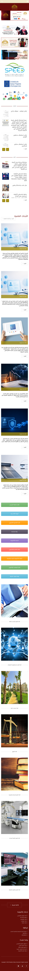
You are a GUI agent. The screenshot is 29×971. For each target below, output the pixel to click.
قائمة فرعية (15, 905)
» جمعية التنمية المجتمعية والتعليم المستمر (19, 931)
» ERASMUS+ (24, 935)
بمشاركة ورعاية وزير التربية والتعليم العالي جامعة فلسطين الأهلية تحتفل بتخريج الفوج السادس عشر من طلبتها (19, 165)
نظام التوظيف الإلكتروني (14, 567)
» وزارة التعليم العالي (23, 945)
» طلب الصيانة (24, 923)
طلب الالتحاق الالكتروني (14, 523)
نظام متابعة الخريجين (14, 505)
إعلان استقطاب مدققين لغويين (20, 136)
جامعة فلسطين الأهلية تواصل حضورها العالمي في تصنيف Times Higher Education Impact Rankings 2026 (19, 177)
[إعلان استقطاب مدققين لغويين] (5, 137)
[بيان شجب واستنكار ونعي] (5, 187)
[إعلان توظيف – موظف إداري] (5, 113)
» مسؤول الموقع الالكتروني (21, 944)
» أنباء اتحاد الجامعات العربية (22, 949)
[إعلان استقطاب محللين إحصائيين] (5, 146)
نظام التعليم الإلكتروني (14, 550)
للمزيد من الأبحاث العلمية (8, 219)
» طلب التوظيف (24, 921)
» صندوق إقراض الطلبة (22, 947)
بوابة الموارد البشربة (14, 576)
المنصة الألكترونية (14, 541)
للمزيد (25, 149)
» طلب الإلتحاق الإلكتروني (22, 916)
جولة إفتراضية (14, 532)
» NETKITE (25, 933)
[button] (14, 15)
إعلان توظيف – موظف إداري (19, 111)
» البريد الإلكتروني (23, 919)
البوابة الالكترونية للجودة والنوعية (14, 559)
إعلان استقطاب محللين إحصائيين (20, 145)
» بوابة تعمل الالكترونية (22, 951)
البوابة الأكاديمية (14, 514)
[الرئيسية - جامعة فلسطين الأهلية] (14, 7)
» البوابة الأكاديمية (23, 917)
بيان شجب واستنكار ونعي (19, 185)
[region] (14, 15)
